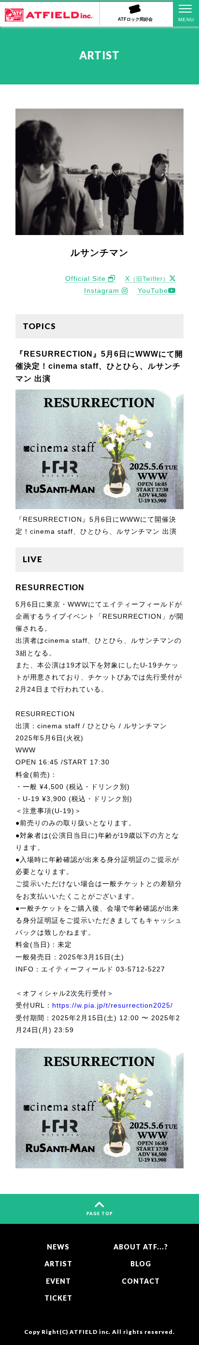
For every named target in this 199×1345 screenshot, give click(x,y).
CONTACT (141, 1281)
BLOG (140, 1264)
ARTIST (58, 1264)
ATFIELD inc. (90, 1331)
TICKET (58, 1298)
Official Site (86, 278)
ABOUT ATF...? (141, 1247)
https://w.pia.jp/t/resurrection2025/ (112, 1005)
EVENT (58, 1281)
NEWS (58, 1247)
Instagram (103, 290)
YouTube (153, 290)
